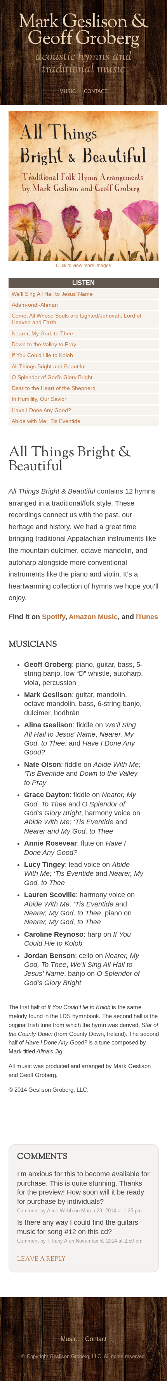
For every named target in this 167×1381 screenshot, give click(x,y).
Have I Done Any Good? (41, 410)
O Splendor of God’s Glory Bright (52, 377)
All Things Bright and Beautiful (48, 366)
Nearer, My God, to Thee (42, 333)
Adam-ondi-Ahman (35, 305)
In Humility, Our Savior (39, 399)
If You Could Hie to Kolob (42, 355)
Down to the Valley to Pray (44, 344)
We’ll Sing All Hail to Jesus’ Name (52, 294)
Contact (96, 91)
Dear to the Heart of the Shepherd (54, 388)
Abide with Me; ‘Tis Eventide (46, 421)
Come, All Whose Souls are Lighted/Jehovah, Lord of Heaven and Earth (76, 318)
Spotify (53, 617)
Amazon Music (93, 617)
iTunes (147, 617)
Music (67, 91)
